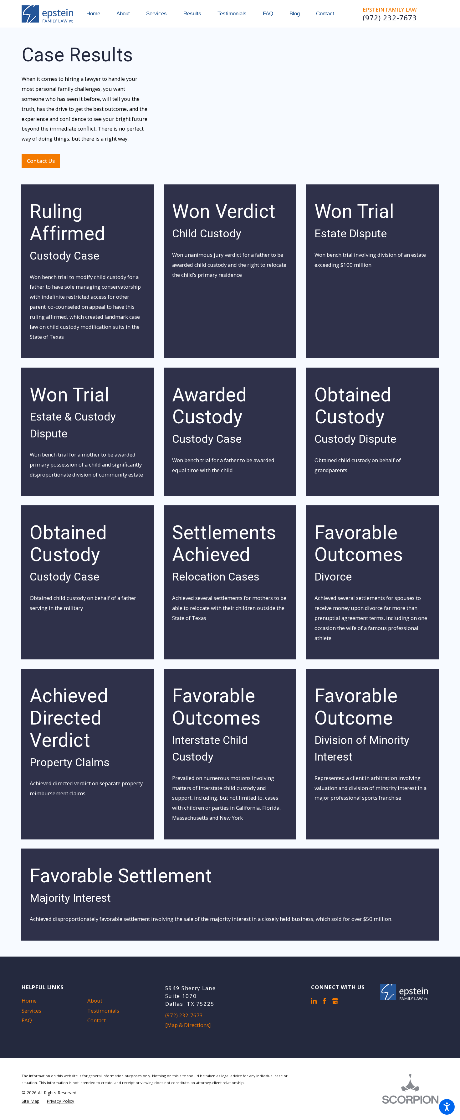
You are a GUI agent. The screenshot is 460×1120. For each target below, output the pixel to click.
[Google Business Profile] (335, 1001)
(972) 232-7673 (390, 17)
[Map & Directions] (188, 1025)
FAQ (27, 1020)
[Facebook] (324, 1001)
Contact (96, 1020)
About (94, 1000)
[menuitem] (97, 13)
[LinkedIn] (314, 1001)
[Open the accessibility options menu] (447, 1107)
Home (29, 1000)
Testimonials (103, 1010)
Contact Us (41, 160)
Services (31, 1010)
